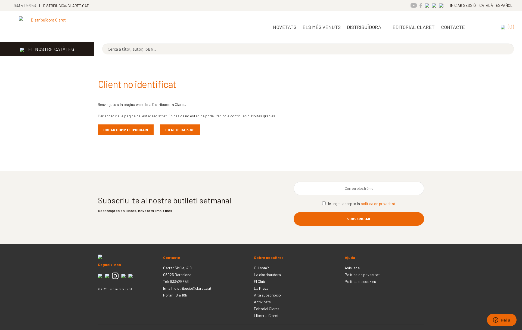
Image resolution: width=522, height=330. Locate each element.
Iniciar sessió (463, 5)
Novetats (284, 27)
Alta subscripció (267, 295)
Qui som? (261, 267)
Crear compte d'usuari (125, 129)
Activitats (262, 302)
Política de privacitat (362, 274)
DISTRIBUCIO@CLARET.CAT (66, 5)
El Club (259, 281)
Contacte (453, 27)
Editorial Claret (266, 308)
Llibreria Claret (266, 315)
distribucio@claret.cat (193, 288)
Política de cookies (360, 281)
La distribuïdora (267, 274)
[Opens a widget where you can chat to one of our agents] (502, 320)
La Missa (261, 288)
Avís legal (353, 267)
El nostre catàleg (51, 49)
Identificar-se (179, 129)
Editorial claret (414, 27)
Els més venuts (322, 27)
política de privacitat (378, 203)
